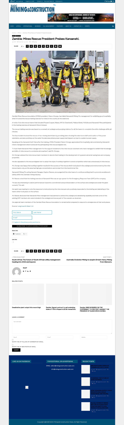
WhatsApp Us (58, 1)
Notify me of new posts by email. (24, 346)
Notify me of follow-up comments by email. (28, 341)
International (27, 26)
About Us (68, 26)
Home (12, 26)
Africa (18, 26)
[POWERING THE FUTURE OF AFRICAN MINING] (85, 381)
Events (87, 26)
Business (37, 26)
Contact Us (40, 1)
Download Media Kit (49, 1)
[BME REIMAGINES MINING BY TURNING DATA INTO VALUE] (85, 369)
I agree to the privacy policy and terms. (27, 222)
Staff (15, 41)
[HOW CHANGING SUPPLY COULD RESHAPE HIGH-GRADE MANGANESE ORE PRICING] (85, 394)
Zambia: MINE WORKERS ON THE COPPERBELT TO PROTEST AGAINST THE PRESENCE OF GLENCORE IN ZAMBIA (94, 309)
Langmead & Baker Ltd (25, 206)
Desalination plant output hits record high (26, 307)
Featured (60, 26)
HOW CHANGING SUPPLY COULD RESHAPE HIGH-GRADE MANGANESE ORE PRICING (101, 392)
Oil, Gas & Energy (48, 26)
